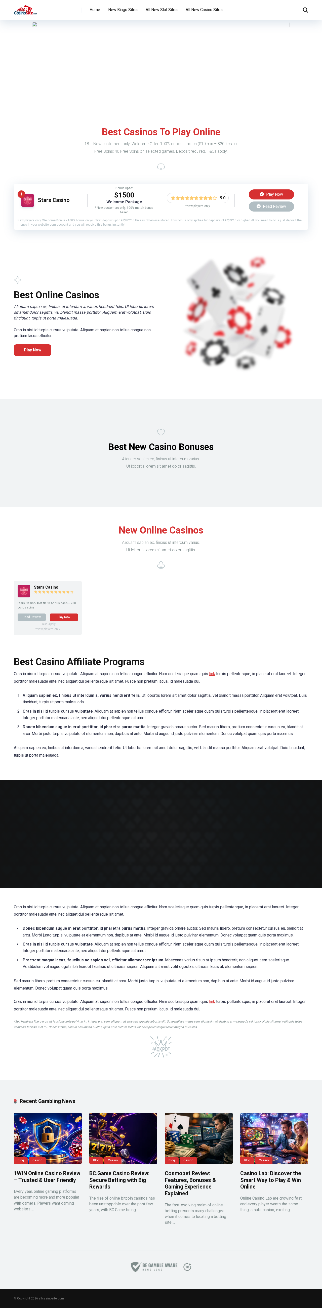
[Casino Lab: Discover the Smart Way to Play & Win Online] (274, 1138)
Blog (21, 1160)
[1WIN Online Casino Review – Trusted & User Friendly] (48, 1138)
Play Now (274, 194)
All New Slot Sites (162, 9)
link (212, 673)
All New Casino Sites (204, 9)
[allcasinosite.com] (25, 8)
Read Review (274, 206)
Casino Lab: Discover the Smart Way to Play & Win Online (270, 1180)
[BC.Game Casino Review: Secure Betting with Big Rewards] (123, 1138)
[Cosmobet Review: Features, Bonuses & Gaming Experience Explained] (199, 1138)
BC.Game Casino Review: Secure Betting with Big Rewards (119, 1180)
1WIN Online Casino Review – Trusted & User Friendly (47, 1176)
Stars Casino (54, 200)
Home (95, 9)
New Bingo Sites (123, 9)
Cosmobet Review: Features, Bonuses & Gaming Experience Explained (190, 1183)
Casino (37, 1160)
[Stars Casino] (27, 205)
